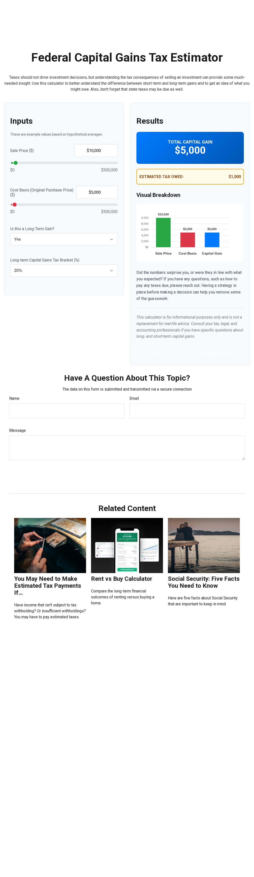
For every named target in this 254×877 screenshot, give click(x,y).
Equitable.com (169, 5)
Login (241, 5)
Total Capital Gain (190, 142)
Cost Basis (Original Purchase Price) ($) (41, 192)
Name (14, 398)
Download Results (218, 353)
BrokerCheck (179, 823)
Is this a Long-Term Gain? (32, 228)
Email (134, 398)
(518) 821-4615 (33, 828)
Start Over (162, 353)
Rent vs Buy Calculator (121, 578)
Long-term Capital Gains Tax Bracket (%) (44, 260)
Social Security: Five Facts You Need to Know (204, 582)
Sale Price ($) (22, 150)
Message (17, 430)
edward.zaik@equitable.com (32, 856)
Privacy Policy (198, 5)
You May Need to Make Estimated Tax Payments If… (47, 585)
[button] (106, 25)
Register (222, 5)
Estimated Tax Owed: (161, 176)
